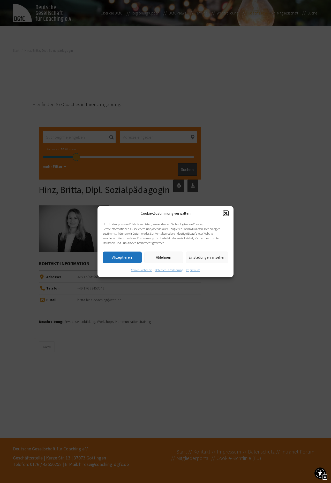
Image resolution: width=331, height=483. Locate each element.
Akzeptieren (122, 257)
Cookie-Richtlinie (141, 270)
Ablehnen (163, 257)
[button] (225, 213)
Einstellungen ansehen (207, 257)
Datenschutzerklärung (169, 270)
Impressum (193, 270)
